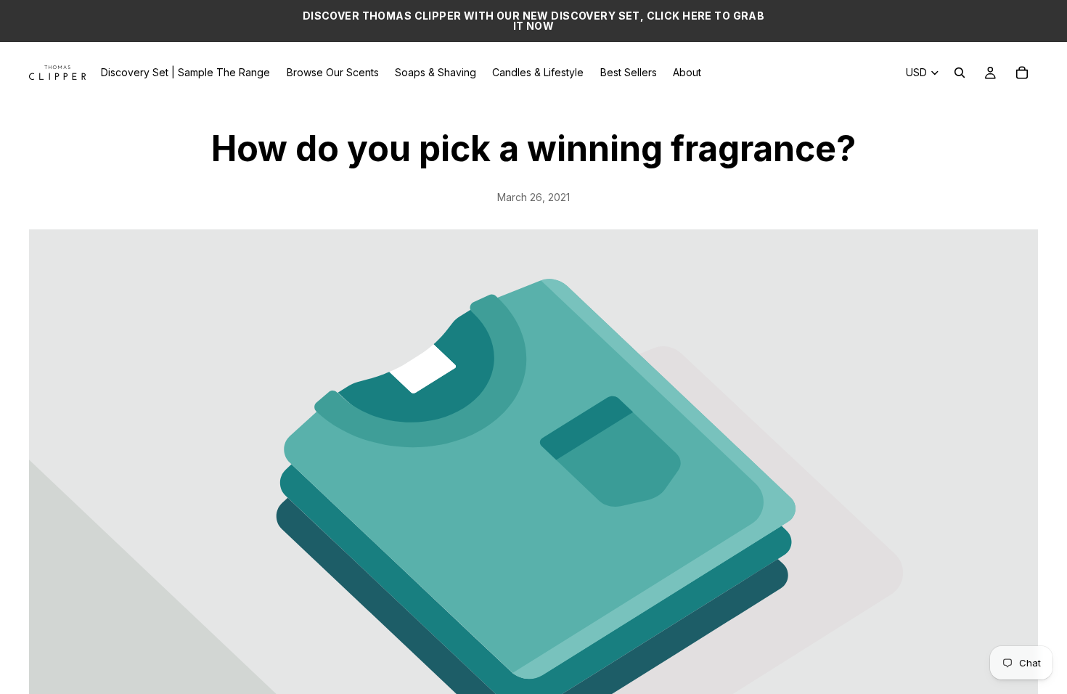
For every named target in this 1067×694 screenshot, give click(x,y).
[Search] (960, 73)
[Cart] (1022, 73)
